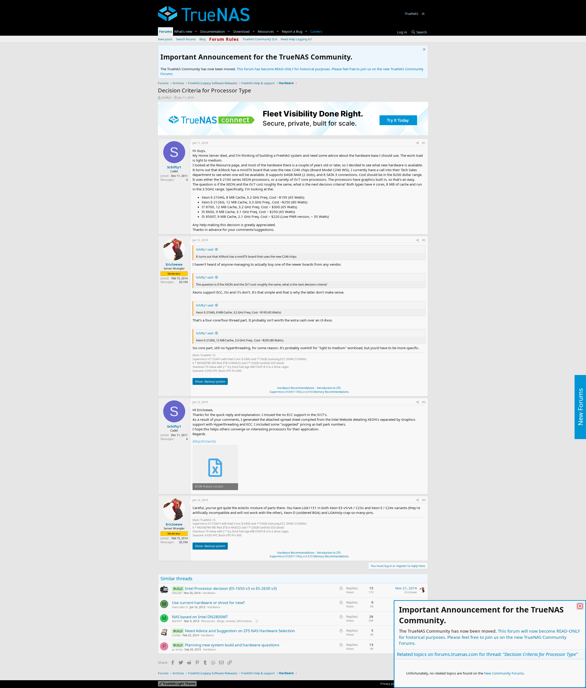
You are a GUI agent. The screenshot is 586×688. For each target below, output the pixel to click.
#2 (424, 240)
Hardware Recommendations (296, 388)
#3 (424, 402)
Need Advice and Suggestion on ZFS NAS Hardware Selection (240, 630)
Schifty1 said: (205, 249)
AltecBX (177, 593)
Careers (316, 31)
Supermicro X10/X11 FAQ (286, 392)
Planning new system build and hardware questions (232, 645)
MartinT (177, 621)
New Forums (580, 407)
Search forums (186, 39)
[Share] (418, 143)
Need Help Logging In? (296, 39)
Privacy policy (389, 684)
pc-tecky (177, 649)
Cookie (176, 635)
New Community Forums (504, 673)
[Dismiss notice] (424, 50)
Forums (165, 31)
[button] (196, 31)
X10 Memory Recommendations (328, 392)
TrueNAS (411, 13)
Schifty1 (166, 97)
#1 (424, 143)
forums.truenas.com (456, 654)
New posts (165, 39)
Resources (266, 31)
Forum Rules (224, 39)
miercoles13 (180, 607)
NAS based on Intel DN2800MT (200, 616)
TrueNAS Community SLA (260, 39)
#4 (424, 500)
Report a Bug (292, 31)
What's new (183, 31)
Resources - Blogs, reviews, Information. (226, 621)
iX (423, 13)
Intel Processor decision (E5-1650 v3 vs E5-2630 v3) (231, 588)
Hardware (209, 593)
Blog (202, 39)
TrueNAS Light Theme (178, 684)
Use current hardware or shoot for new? (208, 602)
